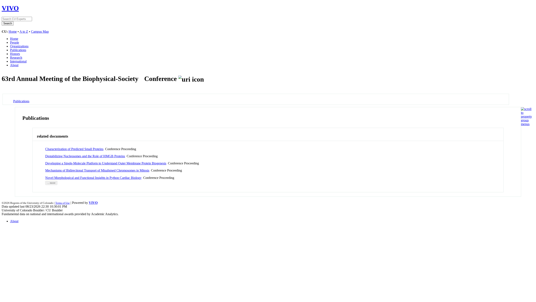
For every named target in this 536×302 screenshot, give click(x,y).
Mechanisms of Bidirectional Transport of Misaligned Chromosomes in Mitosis (97, 170)
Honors (15, 54)
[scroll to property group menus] (526, 124)
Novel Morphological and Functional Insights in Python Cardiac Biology (93, 178)
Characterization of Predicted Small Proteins (74, 149)
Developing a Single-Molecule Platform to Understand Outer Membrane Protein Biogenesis (105, 163)
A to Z (23, 31)
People (14, 42)
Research (16, 57)
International (18, 61)
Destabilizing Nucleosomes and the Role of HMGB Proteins (85, 156)
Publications (18, 50)
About (14, 65)
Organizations (19, 46)
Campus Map (40, 31)
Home (13, 31)
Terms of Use (62, 202)
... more (51, 182)
